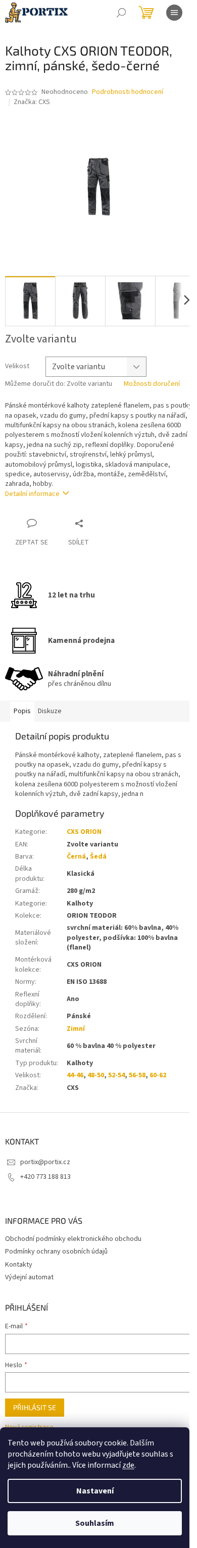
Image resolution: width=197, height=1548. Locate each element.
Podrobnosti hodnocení (127, 92)
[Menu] (174, 13)
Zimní (76, 1029)
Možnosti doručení (152, 384)
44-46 (75, 1075)
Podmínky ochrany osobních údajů (56, 1251)
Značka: (32, 102)
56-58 (137, 1075)
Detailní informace (32, 494)
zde (128, 1465)
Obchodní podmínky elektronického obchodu (73, 1239)
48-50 (95, 1075)
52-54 (116, 1075)
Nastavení (95, 1490)
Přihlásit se (34, 1407)
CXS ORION (84, 832)
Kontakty (18, 1265)
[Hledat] (121, 13)
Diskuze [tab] (50, 711)
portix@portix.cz (45, 1162)
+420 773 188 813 (45, 1177)
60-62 (158, 1075)
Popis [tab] (22, 711)
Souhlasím (94, 1523)
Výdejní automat (29, 1277)
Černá (76, 857)
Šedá (98, 857)
